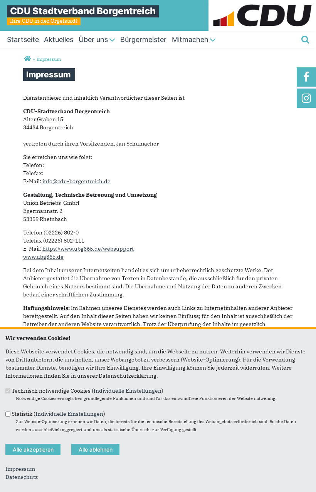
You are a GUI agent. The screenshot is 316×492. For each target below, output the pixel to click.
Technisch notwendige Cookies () (87, 390)
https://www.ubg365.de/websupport (88, 248)
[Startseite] (262, 3)
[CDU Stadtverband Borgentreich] (27, 59)
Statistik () (58, 413)
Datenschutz (21, 477)
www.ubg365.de (43, 256)
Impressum (20, 468)
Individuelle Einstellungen (127, 390)
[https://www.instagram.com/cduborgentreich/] (306, 98)
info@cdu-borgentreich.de (76, 181)
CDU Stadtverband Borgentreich (83, 11)
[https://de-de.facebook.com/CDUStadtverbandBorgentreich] (306, 77)
